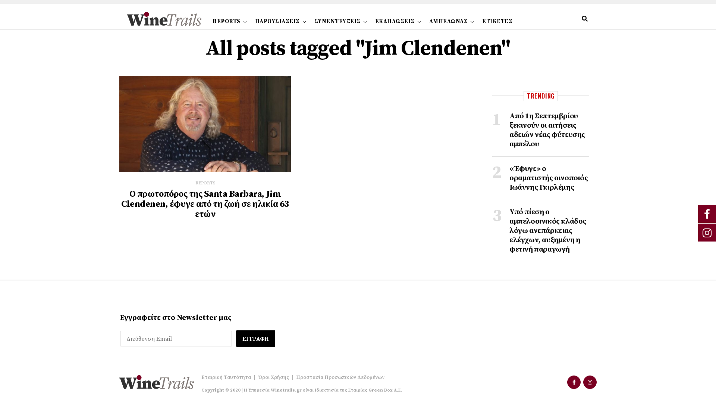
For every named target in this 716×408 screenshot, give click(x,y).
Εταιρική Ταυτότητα (226, 377)
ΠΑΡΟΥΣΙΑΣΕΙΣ (277, 21)
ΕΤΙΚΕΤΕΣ (497, 21)
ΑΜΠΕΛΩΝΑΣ (448, 21)
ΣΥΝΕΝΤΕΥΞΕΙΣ (337, 21)
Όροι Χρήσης (273, 377)
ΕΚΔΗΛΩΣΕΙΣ (395, 21)
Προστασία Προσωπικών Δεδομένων (340, 377)
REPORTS (227, 21)
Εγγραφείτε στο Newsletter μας (176, 318)
